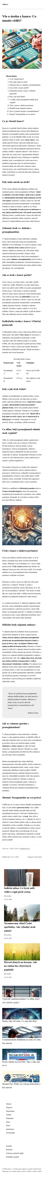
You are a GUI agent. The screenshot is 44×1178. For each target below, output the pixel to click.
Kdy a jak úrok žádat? (17, 97)
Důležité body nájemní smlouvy (20, 108)
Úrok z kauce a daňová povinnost (21, 105)
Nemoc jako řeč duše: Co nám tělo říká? (19, 1021)
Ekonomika (38, 857)
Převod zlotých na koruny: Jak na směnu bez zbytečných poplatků (20, 966)
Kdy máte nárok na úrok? (18, 82)
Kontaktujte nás (25, 848)
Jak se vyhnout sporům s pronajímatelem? (24, 111)
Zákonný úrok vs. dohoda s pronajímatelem (24, 85)
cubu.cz (5, 4)
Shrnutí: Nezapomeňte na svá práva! (22, 114)
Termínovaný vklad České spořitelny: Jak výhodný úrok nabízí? (19, 927)
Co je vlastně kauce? (16, 79)
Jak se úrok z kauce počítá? (19, 88)
